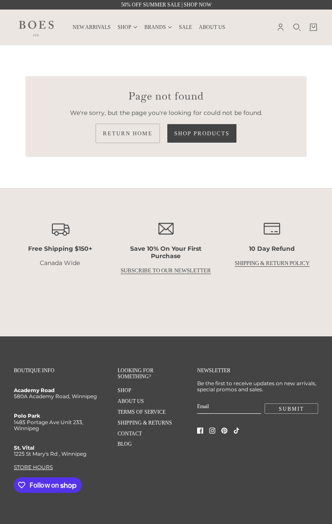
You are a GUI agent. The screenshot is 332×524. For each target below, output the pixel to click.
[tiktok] (236, 430)
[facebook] (200, 430)
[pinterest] (224, 430)
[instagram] (212, 430)
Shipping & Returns (145, 423)
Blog (125, 444)
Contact (130, 434)
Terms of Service (142, 412)
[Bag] (313, 27)
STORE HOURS (33, 467)
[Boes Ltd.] (36, 27)
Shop (124, 390)
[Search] (297, 27)
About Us (131, 401)
